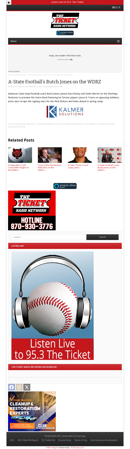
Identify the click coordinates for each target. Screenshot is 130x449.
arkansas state (52, 124)
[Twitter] (119, 7)
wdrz (112, 124)
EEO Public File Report (28, 440)
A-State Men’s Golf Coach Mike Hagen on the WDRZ (18, 167)
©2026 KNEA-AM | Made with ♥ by (61, 436)
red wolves (103, 124)
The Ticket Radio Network (17, 75)
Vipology (81, 436)
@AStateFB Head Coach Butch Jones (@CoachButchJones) (50, 75)
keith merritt (90, 124)
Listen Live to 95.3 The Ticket (67, 1)
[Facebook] (113, 7)
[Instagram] (116, 7)
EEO (12, 440)
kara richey (77, 124)
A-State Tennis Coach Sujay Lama (78, 166)
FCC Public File (48, 440)
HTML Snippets (52, 447)
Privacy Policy (64, 440)
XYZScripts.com (77, 447)
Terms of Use (80, 440)
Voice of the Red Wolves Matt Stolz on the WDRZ (49, 167)
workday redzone (54, 86)
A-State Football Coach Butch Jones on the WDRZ (108, 167)
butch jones (66, 124)
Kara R (21, 86)
